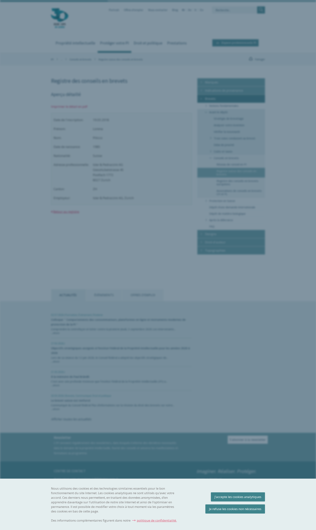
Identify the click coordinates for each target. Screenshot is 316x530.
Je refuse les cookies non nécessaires (235, 509)
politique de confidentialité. (157, 520)
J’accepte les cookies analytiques (238, 497)
